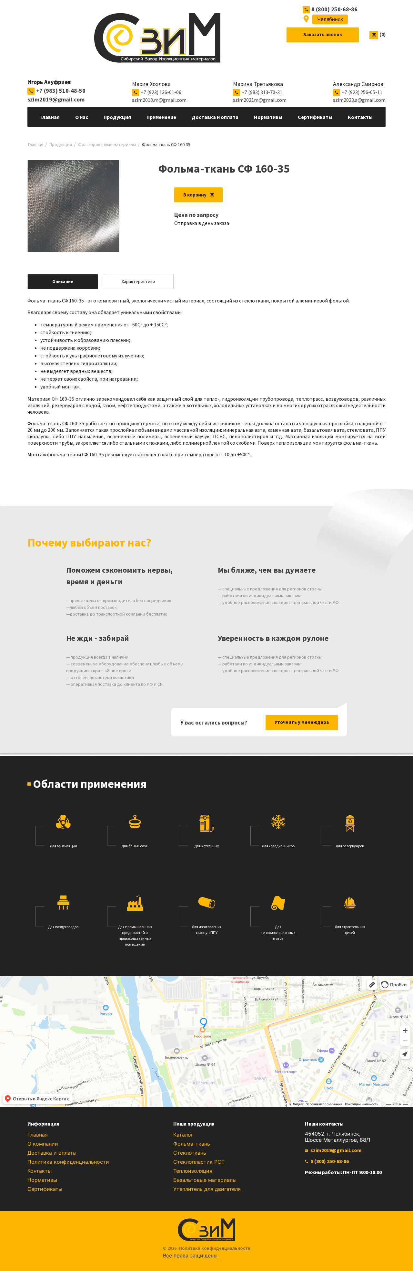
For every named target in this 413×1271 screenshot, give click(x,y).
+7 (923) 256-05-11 (362, 92)
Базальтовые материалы (205, 1180)
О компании (42, 1143)
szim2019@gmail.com (56, 99)
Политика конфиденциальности (68, 1162)
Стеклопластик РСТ (199, 1162)
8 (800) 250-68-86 (334, 9)
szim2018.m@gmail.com (159, 100)
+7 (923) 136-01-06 (161, 92)
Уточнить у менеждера (302, 722)
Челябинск (330, 19)
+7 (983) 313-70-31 (262, 92)
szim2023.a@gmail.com (359, 100)
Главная (37, 1134)
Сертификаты (44, 1189)
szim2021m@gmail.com (260, 100)
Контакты (39, 1171)
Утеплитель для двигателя (207, 1189)
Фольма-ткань (191, 1143)
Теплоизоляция (192, 1171)
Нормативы (42, 1180)
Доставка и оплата (51, 1152)
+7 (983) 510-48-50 (61, 90)
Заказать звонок (322, 34)
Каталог (183, 1134)
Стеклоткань (189, 1152)
